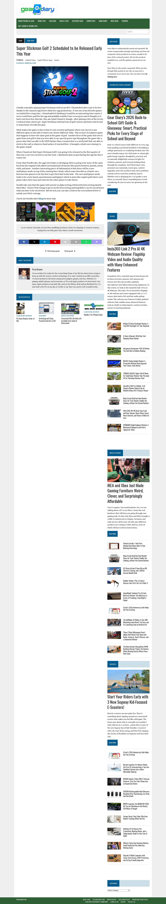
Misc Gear (114, 21)
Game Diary (103, 21)
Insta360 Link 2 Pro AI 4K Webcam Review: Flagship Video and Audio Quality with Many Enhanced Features (126, 259)
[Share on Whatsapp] (86, 242)
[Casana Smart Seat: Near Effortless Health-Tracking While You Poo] (114, 821)
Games (56, 60)
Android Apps (30, 60)
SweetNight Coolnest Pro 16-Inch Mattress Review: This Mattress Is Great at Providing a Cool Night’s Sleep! (135, 597)
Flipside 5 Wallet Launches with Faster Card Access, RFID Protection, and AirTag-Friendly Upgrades (136, 858)
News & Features (67, 316)
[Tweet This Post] (34, 242)
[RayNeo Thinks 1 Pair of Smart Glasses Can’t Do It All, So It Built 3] (114, 585)
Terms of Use (114, 902)
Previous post (53, 251)
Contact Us (131, 902)
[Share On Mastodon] (96, 242)
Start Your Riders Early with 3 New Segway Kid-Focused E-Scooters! (127, 702)
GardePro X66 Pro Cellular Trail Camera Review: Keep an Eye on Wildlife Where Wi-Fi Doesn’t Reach (135, 388)
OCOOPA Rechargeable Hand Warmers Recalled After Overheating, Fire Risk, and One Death (136, 794)
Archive (123, 902)
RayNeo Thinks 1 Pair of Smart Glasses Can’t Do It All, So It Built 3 (135, 581)
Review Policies (111, 900)
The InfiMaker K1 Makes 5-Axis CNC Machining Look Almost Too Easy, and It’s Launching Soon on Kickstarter (136, 622)
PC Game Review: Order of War (25, 319)
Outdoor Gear (77, 21)
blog (41, 198)
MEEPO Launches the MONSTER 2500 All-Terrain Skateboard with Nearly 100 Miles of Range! (136, 806)
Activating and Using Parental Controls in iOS (47, 319)
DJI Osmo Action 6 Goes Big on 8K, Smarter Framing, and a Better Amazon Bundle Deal (135, 570)
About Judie (86, 900)
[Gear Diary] (37, 9)
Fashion (125, 21)
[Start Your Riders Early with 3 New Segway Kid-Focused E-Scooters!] (128, 692)
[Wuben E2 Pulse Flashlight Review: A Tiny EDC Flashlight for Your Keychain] (114, 328)
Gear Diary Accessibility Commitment (96, 902)
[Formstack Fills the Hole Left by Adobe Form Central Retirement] (70, 312)
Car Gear (52, 21)
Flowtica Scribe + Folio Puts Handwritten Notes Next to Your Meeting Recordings (134, 546)
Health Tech (64, 21)
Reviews (29, 316)
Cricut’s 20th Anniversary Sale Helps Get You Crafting (136, 608)
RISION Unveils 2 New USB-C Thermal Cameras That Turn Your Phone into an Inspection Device (136, 781)
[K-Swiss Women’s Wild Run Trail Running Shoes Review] (114, 341)
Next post (68, 251)
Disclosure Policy (124, 900)
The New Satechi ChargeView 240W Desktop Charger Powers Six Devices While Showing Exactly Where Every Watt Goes (136, 650)
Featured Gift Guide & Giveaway (120, 85)
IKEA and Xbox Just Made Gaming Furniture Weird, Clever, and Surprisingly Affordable (125, 493)
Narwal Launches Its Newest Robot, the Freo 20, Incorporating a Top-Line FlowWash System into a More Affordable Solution (136, 768)
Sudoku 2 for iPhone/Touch (93, 314)
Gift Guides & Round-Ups (27, 26)
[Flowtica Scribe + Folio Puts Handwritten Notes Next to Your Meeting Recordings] (114, 548)
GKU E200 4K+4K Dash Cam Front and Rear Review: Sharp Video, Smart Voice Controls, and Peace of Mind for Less (136, 414)
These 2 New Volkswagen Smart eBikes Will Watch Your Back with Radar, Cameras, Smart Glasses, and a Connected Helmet (135, 636)
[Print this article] (76, 242)
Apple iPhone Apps (44, 60)
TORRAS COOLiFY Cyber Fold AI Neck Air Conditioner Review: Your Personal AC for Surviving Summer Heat (136, 376)
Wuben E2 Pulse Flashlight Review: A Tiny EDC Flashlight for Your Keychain (136, 324)
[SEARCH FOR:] (137, 31)
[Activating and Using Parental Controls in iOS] (46, 312)
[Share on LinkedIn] (44, 242)
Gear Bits (42, 316)
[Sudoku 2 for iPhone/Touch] (94, 309)
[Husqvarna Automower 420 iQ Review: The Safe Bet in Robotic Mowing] (114, 353)
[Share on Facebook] (24, 242)
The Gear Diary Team (98, 900)
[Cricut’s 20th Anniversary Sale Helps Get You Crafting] (114, 612)
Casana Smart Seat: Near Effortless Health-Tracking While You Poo (135, 817)
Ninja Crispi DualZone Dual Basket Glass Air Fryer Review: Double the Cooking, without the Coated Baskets (136, 400)
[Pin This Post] (55, 242)
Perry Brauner (30, 63)
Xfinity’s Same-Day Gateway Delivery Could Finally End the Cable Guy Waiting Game (135, 845)
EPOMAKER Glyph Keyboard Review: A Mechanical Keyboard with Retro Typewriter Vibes (135, 427)
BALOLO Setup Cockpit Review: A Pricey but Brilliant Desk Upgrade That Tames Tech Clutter (134, 363)
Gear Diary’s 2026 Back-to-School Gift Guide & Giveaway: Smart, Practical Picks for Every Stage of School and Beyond (127, 127)
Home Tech (42, 21)
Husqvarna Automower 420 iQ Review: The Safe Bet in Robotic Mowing (136, 349)
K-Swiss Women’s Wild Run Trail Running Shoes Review (134, 337)
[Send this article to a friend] (65, 242)
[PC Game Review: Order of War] (20, 312)
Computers (91, 21)
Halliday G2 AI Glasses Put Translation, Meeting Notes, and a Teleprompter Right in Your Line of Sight (135, 832)
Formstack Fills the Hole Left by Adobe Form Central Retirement (71, 321)
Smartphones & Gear (26, 21)
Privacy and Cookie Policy (140, 900)
